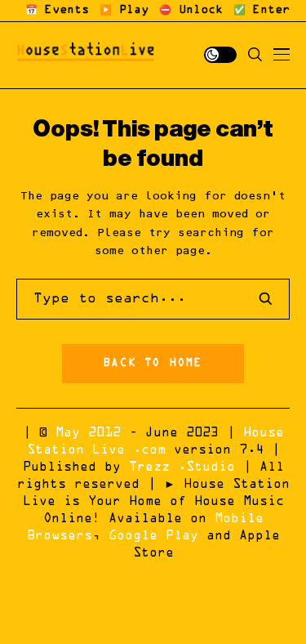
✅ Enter (261, 11)
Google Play (153, 536)
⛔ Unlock (191, 11)
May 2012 (88, 433)
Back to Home (152, 364)
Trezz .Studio (182, 467)
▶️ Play (124, 11)
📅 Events (57, 11)
